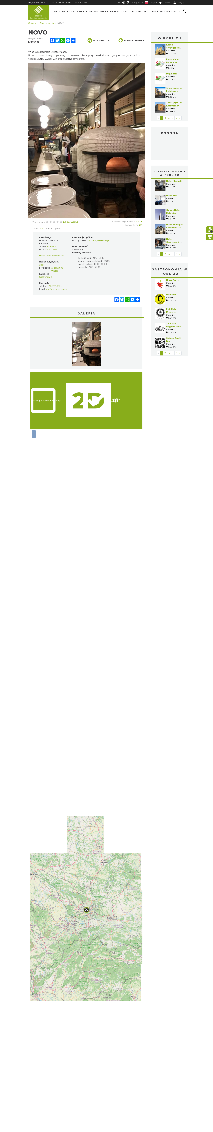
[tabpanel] (86, 344)
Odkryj (55, 11)
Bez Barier (101, 11)
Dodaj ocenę (70, 222)
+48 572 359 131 (55, 286)
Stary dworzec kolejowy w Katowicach (174, 91)
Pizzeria (92, 240)
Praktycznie (118, 11)
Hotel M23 (171, 195)
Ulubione (166, 2)
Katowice (169, 149)
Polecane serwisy (164, 11)
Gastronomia (45, 277)
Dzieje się (135, 11)
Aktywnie (68, 11)
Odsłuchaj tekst (102, 40)
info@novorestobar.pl (56, 289)
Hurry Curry (172, 280)
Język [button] (153, 2)
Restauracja (103, 240)
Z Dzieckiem (84, 11)
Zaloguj (180, 2)
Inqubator (171, 73)
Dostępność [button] (136, 2)
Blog (146, 11)
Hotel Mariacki (174, 181)
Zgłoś (138, 221)
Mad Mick (171, 294)
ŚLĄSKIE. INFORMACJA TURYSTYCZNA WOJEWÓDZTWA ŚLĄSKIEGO (58, 2)
